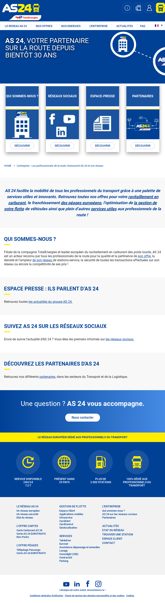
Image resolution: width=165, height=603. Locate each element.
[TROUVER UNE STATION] (138, 8)
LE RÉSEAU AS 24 (27, 506)
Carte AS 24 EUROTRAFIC (31, 533)
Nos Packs (22, 536)
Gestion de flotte (72, 506)
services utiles (104, 208)
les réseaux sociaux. (120, 339)
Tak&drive (65, 540)
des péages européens (81, 202)
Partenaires (109, 517)
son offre (144, 256)
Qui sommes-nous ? (113, 510)
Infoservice (65, 517)
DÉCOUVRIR (22, 145)
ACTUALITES (124, 26)
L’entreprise (111, 506)
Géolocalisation (68, 527)
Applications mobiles (71, 514)
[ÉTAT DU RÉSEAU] (127, 8)
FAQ (142, 26)
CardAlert (64, 521)
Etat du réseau (24, 517)
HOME (7, 165)
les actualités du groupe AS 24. (50, 302)
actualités (110, 526)
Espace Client (67, 510)
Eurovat (63, 543)
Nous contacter (83, 417)
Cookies (130, 595)
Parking (63, 560)
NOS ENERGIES (70, 26)
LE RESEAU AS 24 (16, 26)
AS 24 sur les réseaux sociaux (119, 514)
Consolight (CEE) (68, 554)
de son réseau (42, 260)
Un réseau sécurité (27, 514)
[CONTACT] (149, 8)
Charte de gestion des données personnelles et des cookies (95, 595)
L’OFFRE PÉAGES (27, 545)
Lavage (63, 550)
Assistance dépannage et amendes (79, 547)
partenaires (47, 377)
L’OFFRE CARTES (27, 526)
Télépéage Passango (28, 549)
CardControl (66, 524)
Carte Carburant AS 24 (29, 530)
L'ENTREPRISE (99, 26)
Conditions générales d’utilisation (46, 595)
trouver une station (117, 534)
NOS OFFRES (44, 26)
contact (108, 542)
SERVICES (65, 536)
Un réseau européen (28, 510)
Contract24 (65, 557)
